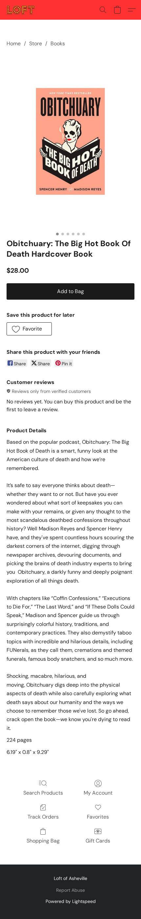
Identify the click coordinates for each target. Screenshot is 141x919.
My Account (98, 792)
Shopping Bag (43, 840)
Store (35, 43)
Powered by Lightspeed (71, 901)
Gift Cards (98, 840)
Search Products (43, 792)
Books (57, 43)
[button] (21, 10)
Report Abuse (70, 890)
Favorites (98, 816)
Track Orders (43, 816)
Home (14, 43)
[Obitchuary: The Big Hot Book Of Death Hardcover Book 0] (70, 141)
